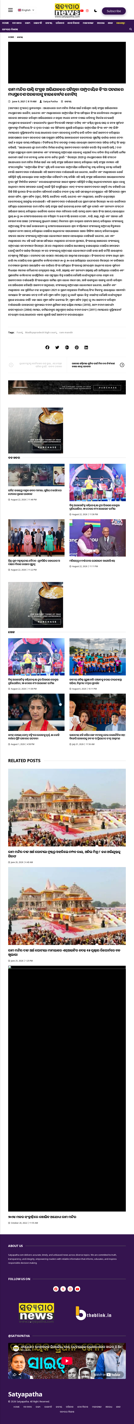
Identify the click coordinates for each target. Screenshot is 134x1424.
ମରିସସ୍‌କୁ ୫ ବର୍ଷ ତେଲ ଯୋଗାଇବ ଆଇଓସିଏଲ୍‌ (92, 560)
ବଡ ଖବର (17, 22)
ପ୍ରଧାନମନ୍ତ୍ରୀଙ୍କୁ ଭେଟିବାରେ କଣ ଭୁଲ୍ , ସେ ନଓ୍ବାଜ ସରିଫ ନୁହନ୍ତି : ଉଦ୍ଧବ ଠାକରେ (40, 365)
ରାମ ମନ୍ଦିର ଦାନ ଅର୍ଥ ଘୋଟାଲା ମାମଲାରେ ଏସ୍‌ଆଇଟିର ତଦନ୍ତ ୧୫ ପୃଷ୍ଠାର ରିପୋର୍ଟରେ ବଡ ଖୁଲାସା (64, 952)
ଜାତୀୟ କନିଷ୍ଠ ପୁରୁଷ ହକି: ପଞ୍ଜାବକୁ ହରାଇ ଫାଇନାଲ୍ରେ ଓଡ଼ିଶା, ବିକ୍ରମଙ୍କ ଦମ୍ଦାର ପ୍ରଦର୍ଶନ (95, 681)
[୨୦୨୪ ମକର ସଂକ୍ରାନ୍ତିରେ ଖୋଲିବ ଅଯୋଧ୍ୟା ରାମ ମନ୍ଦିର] (67, 1089)
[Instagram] (87, 11)
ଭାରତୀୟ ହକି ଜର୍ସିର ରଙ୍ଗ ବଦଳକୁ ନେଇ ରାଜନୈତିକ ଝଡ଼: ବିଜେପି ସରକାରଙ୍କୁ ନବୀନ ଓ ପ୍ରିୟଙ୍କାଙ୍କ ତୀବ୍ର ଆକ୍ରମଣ (97, 736)
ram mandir (66, 332)
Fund (19, 332)
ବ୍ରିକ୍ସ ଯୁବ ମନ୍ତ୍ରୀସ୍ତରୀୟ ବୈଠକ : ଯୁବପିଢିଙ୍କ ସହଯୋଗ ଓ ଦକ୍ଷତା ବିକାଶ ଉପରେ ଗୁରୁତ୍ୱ (34, 562)
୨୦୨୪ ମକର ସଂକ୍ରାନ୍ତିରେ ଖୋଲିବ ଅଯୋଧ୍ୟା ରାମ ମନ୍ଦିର (42, 1217)
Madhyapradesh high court (41, 332)
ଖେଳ (110, 22)
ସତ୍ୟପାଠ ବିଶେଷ (10, 29)
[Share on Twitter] (57, 347)
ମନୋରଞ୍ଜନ (88, 22)
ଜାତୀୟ (48, 22)
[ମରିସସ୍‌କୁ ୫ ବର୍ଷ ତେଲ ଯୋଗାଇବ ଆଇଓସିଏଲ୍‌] (97, 537)
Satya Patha (50, 101)
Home (5, 22)
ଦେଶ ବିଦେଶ (73, 22)
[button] (95, 10)
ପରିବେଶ (60, 22)
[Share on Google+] (67, 347)
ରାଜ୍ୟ (27, 22)
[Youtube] (82, 11)
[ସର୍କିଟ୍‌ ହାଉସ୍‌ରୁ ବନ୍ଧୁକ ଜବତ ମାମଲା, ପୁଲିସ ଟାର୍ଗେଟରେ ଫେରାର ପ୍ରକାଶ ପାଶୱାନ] (36, 475)
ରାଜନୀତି (38, 22)
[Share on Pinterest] (76, 347)
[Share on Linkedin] (86, 347)
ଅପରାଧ (100, 22)
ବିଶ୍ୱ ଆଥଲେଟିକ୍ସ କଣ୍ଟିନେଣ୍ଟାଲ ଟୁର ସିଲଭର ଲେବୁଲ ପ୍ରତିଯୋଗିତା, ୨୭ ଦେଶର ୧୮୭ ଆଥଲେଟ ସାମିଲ (94, 507)
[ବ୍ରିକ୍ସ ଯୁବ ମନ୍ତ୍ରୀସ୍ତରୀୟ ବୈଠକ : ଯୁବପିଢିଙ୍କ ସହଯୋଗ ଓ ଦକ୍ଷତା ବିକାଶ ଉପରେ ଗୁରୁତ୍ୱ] (36, 537)
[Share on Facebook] (47, 347)
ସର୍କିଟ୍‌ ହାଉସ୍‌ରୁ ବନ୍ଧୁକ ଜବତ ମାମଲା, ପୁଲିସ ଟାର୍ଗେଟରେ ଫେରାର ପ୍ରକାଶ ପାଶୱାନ (34, 492)
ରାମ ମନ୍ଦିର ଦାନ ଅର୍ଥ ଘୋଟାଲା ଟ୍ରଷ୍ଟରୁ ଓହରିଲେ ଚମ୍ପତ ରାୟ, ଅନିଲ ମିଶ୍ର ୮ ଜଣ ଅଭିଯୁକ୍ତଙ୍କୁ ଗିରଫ (64, 854)
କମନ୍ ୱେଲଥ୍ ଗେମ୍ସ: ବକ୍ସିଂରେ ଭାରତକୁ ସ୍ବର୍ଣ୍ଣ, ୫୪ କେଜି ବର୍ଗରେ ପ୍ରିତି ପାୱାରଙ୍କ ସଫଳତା (33, 736)
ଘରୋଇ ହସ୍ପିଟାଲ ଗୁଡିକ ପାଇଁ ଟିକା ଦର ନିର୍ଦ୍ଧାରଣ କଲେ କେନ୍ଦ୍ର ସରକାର (93, 365)
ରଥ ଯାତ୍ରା (120, 22)
